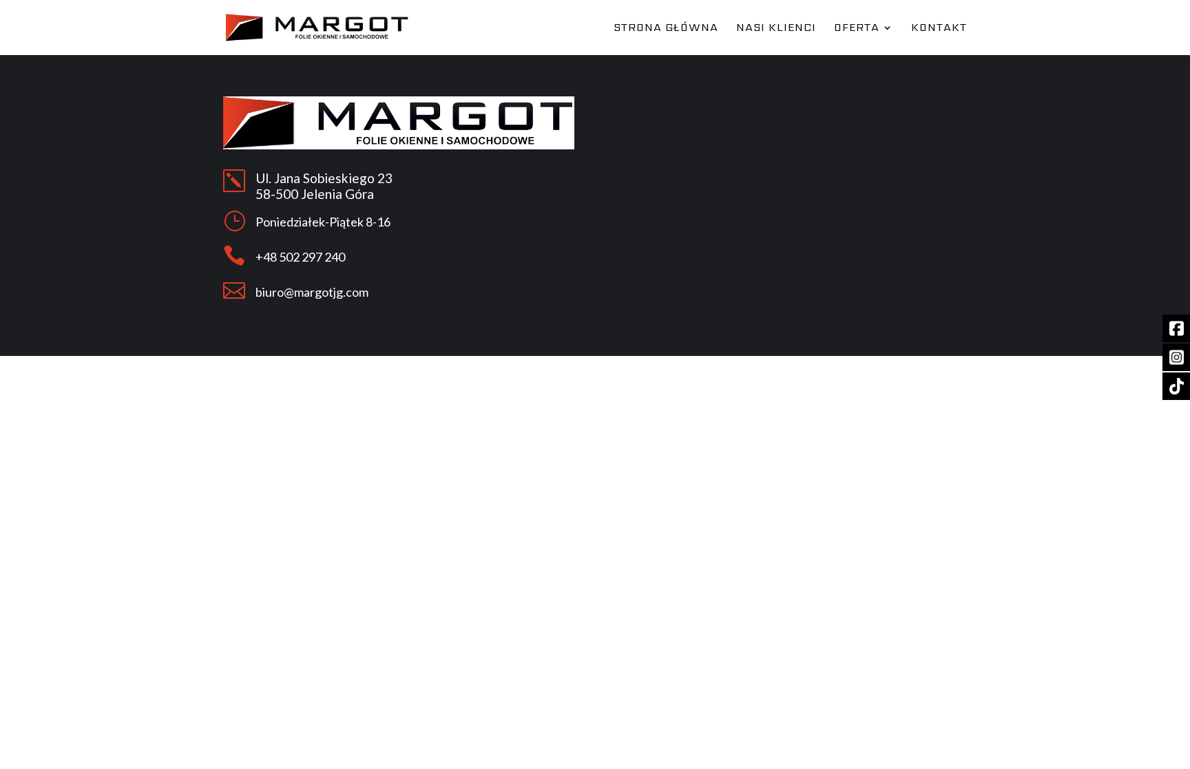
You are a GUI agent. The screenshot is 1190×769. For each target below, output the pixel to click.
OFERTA (856, 29)
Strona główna (666, 29)
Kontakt (939, 29)
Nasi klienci (776, 29)
